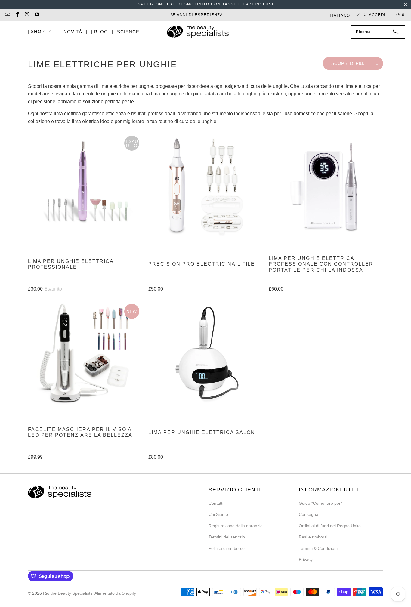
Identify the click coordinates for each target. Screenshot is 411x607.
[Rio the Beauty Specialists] (198, 32)
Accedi (377, 15)
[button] (39, 32)
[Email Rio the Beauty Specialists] (7, 15)
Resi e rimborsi (313, 537)
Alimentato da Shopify (115, 593)
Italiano (340, 15)
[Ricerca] (396, 32)
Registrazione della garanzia (236, 525)
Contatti (216, 503)
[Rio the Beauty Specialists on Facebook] (17, 15)
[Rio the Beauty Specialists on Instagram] (26, 15)
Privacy (306, 559)
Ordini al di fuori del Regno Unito (330, 525)
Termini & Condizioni (318, 548)
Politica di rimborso (227, 548)
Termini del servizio (227, 537)
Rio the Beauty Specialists (67, 593)
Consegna (308, 514)
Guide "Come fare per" (320, 503)
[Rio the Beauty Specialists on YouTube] (36, 15)
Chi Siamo (218, 514)
